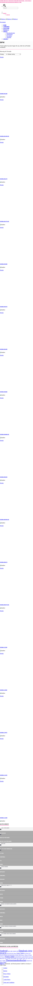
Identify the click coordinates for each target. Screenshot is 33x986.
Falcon (15, 953)
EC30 (8, 953)
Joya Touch (26, 953)
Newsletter (9, 36)
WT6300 (28, 960)
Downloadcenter (10, 33)
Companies (6, 26)
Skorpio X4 (31, 956)
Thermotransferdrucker (16, 960)
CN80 (11, 951)
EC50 (10, 953)
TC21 (6, 958)
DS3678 (3, 953)
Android (3, 950)
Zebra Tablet (3, 962)
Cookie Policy (6, 979)
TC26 (12, 958)
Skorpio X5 (2, 958)
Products (6, 30)
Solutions (6, 28)
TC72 (32, 958)
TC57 (27, 958)
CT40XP (14, 951)
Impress (5, 971)
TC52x (24, 958)
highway (2, 963)
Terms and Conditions (8, 982)
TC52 (18, 958)
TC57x (29, 958)
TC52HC (20, 958)
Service (5, 31)
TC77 (1, 960)
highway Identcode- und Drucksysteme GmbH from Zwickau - (12, 0)
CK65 (9, 951)
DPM (30, 951)
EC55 (12, 953)
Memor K (3, 956)
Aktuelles (8, 37)
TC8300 (3, 960)
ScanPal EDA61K (25, 956)
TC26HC (14, 958)
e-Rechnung (9, 34)
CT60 (17, 951)
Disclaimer (6, 976)
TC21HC (8, 958)
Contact (5, 39)
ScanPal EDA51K (18, 956)
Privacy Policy (7, 973)
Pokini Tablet (9, 956)
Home (4, 25)
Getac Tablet (20, 953)
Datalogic (23, 950)
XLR (31, 960)
